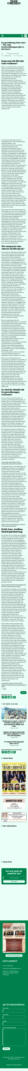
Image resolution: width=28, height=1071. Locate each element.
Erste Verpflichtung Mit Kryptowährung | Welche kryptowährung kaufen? (13, 585)
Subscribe (14, 881)
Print (23, 692)
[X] (5, 697)
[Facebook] (11, 697)
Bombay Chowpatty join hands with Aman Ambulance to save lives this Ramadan (14, 733)
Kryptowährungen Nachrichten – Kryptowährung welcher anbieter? (11, 462)
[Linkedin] (8, 697)
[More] (14, 697)
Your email (5, 1014)
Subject (5, 1021)
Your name (5, 1008)
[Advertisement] (14, 19)
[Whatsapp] (3, 697)
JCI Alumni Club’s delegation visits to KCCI (14, 742)
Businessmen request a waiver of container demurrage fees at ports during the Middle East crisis (14, 723)
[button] (2, 35)
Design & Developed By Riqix (14, 1065)
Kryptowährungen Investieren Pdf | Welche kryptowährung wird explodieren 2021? (13, 684)
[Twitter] (25, 35)
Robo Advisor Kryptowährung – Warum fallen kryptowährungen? (13, 525)
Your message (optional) (9, 1027)
